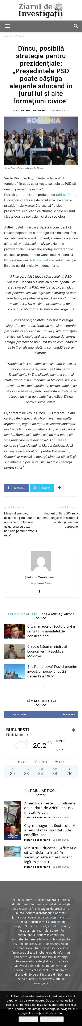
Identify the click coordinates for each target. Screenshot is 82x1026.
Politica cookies (52, 1019)
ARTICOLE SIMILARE (22, 614)
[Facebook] (41, 591)
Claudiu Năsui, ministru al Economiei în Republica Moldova (47, 651)
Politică (19, 36)
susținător (44, 260)
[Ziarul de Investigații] (41, 10)
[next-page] (43, 687)
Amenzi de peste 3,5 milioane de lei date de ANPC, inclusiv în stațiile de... (49, 807)
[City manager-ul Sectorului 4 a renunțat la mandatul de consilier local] (14, 631)
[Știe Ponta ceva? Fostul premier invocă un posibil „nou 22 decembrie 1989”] (14, 671)
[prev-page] (37, 687)
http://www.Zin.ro (41, 583)
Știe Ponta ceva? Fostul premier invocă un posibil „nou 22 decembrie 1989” (52, 671)
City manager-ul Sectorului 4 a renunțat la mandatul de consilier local (51, 631)
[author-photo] (41, 571)
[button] (7, 26)
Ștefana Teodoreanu (33, 110)
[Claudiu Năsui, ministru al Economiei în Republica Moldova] (14, 651)
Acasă (7, 36)
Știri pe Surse (66, 195)
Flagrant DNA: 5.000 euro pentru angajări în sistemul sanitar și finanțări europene (60, 520)
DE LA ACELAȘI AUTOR (57, 614)
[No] (77, 1009)
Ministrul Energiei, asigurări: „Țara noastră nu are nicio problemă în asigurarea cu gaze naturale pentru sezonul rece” (22, 524)
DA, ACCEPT (28, 1019)
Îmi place (69, 714)
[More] (59, 488)
